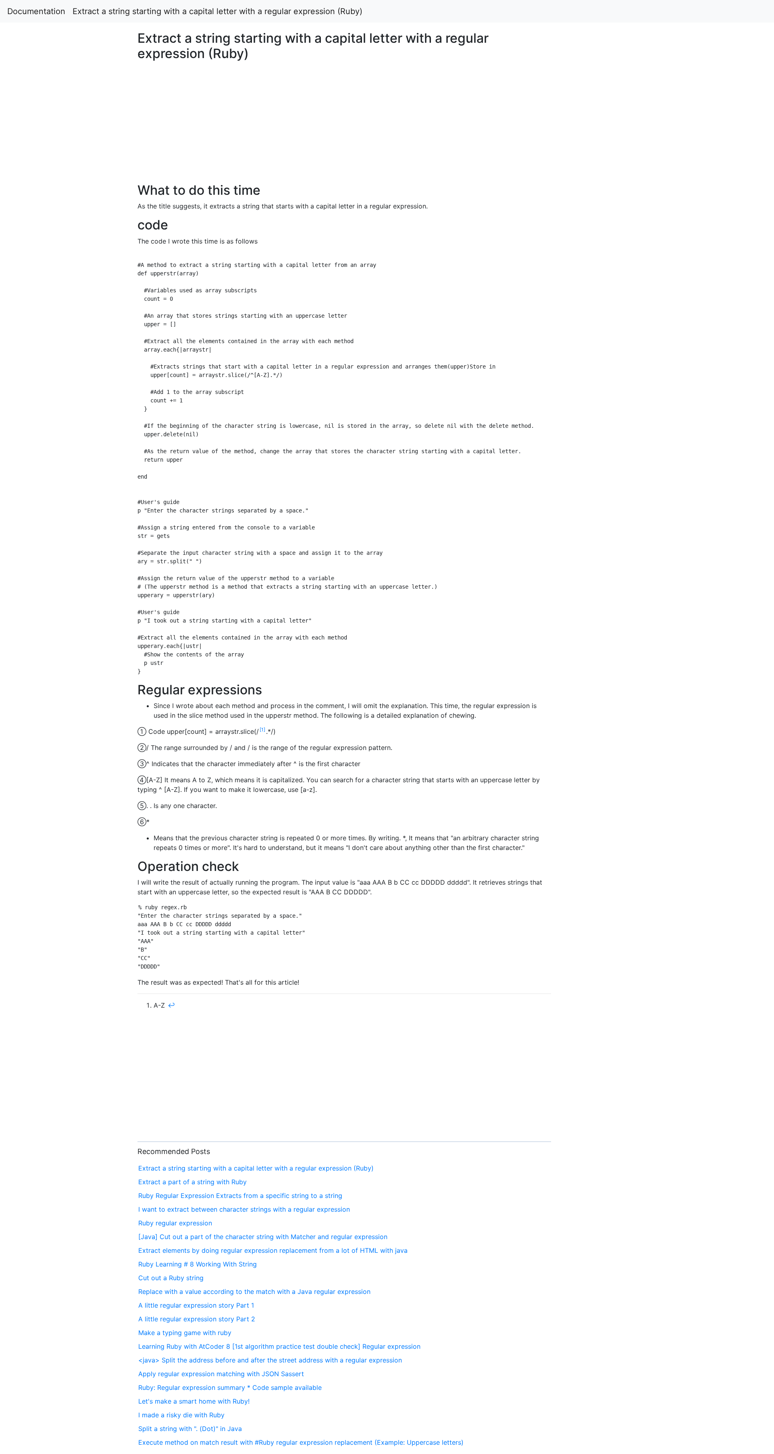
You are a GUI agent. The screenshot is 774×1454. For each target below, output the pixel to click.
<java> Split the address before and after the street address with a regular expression (270, 1360)
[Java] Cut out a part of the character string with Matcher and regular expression (262, 1237)
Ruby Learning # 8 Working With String (197, 1264)
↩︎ (171, 1005)
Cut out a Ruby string (171, 1278)
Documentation (36, 11)
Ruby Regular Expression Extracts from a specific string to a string (240, 1196)
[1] (262, 730)
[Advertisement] (627, 347)
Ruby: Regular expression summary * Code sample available (230, 1387)
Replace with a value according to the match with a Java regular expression (254, 1291)
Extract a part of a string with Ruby (192, 1182)
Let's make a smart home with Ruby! (194, 1401)
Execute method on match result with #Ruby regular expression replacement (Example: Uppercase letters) (301, 1442)
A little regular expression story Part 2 (196, 1319)
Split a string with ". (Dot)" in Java (190, 1429)
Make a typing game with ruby (184, 1333)
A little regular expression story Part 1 (196, 1305)
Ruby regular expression (175, 1223)
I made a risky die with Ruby (181, 1415)
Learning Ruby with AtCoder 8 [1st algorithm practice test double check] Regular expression (279, 1346)
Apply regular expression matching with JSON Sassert (221, 1374)
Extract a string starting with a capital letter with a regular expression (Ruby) (217, 11)
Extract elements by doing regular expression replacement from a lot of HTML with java (273, 1250)
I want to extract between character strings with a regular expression (244, 1209)
